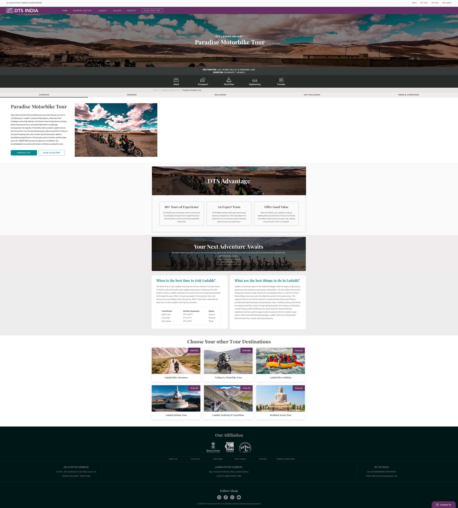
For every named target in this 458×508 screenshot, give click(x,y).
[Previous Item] (80, 130)
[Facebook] (226, 497)
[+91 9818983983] (232, 497)
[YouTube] (239, 497)
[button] (83, 10)
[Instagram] (219, 497)
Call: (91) (370, 471)
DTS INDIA (26, 10)
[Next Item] (152, 130)
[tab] (44, 94)
